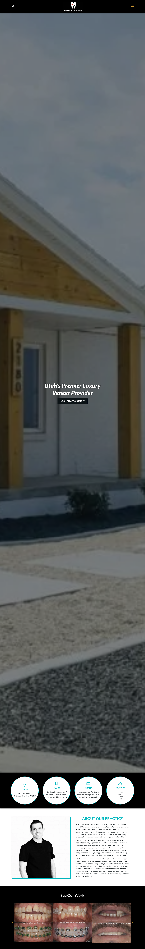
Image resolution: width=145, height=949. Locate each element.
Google (120, 796)
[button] (13, 7)
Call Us (56, 788)
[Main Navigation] (132, 6)
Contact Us (88, 788)
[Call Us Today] (56, 783)
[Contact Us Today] (88, 783)
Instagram (120, 794)
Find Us (25, 789)
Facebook (120, 792)
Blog (120, 798)
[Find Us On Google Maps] (25, 785)
